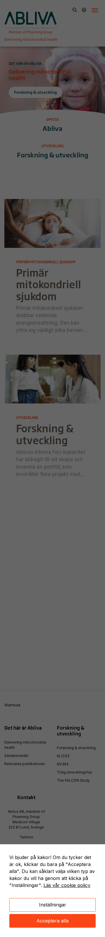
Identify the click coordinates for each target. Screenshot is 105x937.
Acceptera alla (52, 921)
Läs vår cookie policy (66, 885)
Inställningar (52, 905)
